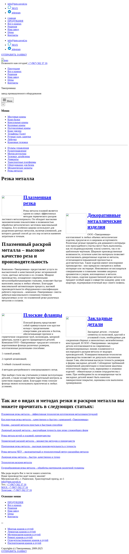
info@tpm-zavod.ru (17, 4)
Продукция (14, 68)
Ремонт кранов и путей (20, 537)
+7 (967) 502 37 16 (37, 63)
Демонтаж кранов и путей (22, 531)
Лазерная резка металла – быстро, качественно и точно (30, 457)
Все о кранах (14, 23)
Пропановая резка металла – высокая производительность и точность (38, 446)
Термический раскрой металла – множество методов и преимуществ (38, 441)
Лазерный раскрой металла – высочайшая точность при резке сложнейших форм (44, 430)
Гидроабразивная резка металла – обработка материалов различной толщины (42, 467)
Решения (12, 26)
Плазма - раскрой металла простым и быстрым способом (31, 425)
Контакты (13, 35)
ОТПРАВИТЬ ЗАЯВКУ (14, 54)
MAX (14, 8)
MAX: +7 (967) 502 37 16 (14, 487)
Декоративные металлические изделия (104, 221)
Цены (11, 32)
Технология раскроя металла (16, 462)
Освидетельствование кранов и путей (28, 540)
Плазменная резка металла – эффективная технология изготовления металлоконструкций (49, 414)
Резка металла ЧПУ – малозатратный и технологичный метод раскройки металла (45, 451)
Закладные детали (99, 321)
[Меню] (2, 58)
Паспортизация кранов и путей (24, 543)
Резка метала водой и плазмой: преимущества (25, 435)
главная (12, 18)
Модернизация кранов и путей (24, 534)
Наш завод (13, 29)
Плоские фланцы (42, 315)
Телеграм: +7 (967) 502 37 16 (16, 490)
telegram (15, 12)
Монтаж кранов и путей (21, 528)
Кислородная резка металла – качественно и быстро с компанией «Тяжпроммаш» (45, 419)
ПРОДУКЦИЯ (15, 21)
